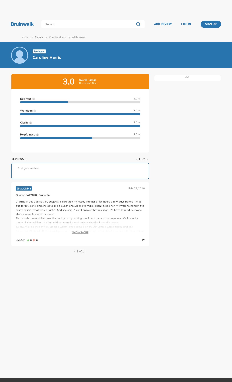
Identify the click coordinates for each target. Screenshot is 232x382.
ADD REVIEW (163, 24)
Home (25, 37)
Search (39, 37)
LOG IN (186, 24)
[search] (88, 24)
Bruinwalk (22, 24)
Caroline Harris (57, 37)
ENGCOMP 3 (24, 188)
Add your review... (29, 168)
